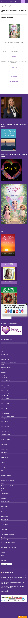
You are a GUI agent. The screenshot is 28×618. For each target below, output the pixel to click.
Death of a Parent (5, 398)
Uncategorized (4, 544)
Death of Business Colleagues (7, 416)
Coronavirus (3, 372)
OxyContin (3, 498)
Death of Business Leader (6, 418)
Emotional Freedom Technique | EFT (9, 442)
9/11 (2, 351)
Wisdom (2, 555)
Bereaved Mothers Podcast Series (8, 362)
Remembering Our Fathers (7, 579)
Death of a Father (4, 387)
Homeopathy (4, 465)
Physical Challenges (5, 501)
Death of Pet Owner (5, 426)
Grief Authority (4, 457)
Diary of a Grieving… (5, 431)
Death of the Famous (5, 429)
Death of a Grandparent (6, 393)
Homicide (3, 467)
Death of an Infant (5, 413)
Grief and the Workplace (6, 454)
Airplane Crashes (4, 354)
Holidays (3, 462)
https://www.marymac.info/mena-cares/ (8, 224)
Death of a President (5, 403)
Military (2, 488)
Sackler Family (4, 514)
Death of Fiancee (4, 421)
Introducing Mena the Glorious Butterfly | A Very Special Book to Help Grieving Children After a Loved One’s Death (13, 576)
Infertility (3, 472)
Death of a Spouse (5, 408)
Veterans (3, 550)
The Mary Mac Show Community (8, 542)
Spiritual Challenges (5, 521)
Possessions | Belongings (6, 503)
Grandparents (4, 452)
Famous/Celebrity (5, 444)
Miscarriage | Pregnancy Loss (7, 490)
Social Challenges (4, 519)
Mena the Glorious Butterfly (7, 485)
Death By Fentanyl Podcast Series (8, 375)
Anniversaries (4, 357)
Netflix (2, 496)
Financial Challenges (5, 449)
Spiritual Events (4, 524)
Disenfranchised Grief (6, 434)
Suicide (2, 532)
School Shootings (4, 516)
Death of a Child (4, 382)
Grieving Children (5, 460)
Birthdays (3, 364)
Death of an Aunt (4, 411)
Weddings (3, 552)
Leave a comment (12, 13)
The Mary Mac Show (5, 539)
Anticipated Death (5, 359)
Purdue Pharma (4, 506)
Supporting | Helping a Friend (7, 534)
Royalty (2, 511)
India (2, 470)
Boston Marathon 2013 (6, 367)
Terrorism (3, 537)
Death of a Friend (4, 390)
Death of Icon (4, 423)
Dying (2, 436)
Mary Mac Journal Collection (7, 480)
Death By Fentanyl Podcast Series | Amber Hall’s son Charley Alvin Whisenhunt (12, 587)
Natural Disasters (5, 493)
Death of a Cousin (5, 385)
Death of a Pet (4, 400)
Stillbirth (3, 526)
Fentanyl (3, 447)
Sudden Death (4, 529)
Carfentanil (3, 369)
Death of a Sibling (5, 405)
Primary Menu (26, 1)
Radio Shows (3, 508)
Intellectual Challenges (6, 475)
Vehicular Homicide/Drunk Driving (8, 547)
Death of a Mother (5, 395)
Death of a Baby (4, 377)
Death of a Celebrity (5, 380)
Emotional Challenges (5, 439)
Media (2, 483)
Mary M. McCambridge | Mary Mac (10, 2)
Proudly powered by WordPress (7, 608)
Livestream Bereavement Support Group (10, 478)
